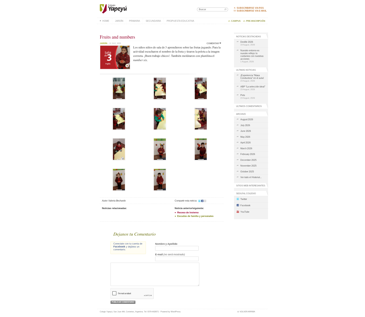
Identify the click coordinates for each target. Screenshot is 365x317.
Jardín (119, 21)
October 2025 (247, 171)
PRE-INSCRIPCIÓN (255, 21)
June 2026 (245, 131)
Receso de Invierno (188, 212)
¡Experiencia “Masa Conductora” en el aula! (252, 78)
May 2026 (245, 137)
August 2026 (246, 119)
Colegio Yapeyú (113, 8)
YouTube (244, 212)
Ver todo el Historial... (251, 177)
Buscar (225, 9)
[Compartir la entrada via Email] (205, 200)
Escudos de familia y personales (195, 216)
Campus (235, 21)
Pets (247, 96)
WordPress (176, 311)
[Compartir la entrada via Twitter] (199, 200)
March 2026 (246, 148)
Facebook (245, 205)
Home (105, 21)
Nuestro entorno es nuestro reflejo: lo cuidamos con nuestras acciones (251, 56)
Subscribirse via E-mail (252, 11)
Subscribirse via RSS (250, 8)
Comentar (213, 43)
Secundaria (153, 21)
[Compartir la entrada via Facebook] (202, 200)
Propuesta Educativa (180, 21)
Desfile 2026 (247, 43)
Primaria (134, 21)
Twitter (243, 199)
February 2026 (247, 154)
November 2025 (248, 165)
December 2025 (248, 160)
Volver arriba (247, 311)
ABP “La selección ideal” (252, 88)
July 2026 (245, 125)
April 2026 (245, 142)
